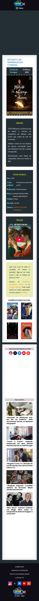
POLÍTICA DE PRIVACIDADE (19, 574)
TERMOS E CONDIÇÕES (19, 570)
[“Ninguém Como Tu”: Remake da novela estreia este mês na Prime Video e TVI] (19, 458)
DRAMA (16, 207)
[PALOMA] (26, 330)
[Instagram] (11, 353)
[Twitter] (15, 353)
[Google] (28, 353)
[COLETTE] (26, 311)
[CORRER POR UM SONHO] (12, 311)
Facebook (26, 282)
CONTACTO (19, 578)
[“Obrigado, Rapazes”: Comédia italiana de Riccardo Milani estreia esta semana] (19, 480)
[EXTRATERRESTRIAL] (12, 330)
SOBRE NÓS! (19, 567)
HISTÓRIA (23, 207)
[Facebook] (19, 353)
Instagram (12, 284)
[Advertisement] (19, 33)
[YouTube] (24, 353)
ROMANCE (17, 210)
